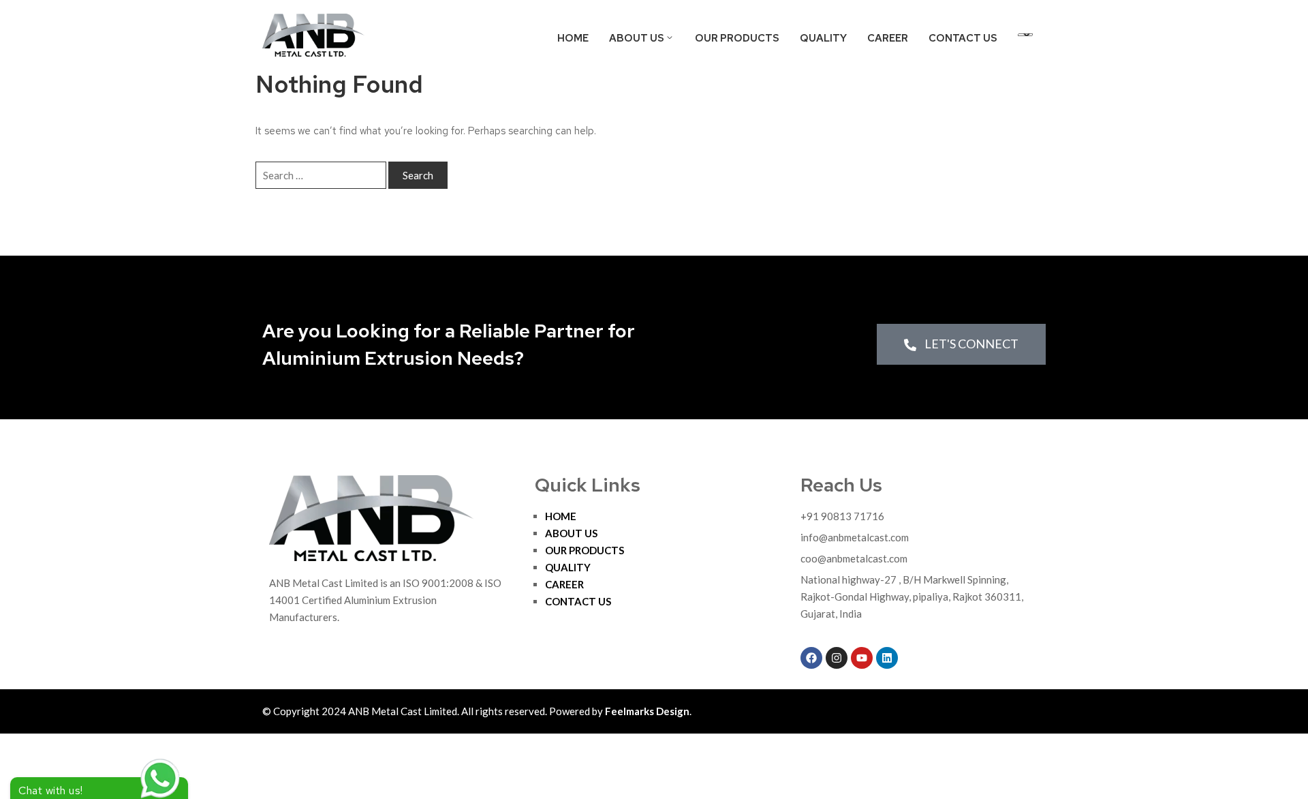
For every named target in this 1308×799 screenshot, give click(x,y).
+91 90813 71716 (842, 516)
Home (573, 38)
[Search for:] (320, 175)
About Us (636, 38)
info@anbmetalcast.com (854, 537)
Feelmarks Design (647, 711)
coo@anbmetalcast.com (853, 558)
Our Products (737, 38)
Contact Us (963, 38)
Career (887, 38)
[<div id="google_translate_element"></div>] (1025, 37)
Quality (823, 38)
